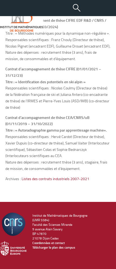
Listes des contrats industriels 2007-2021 (55, 178)
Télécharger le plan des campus (53, 247)
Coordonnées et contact (48, 243)
